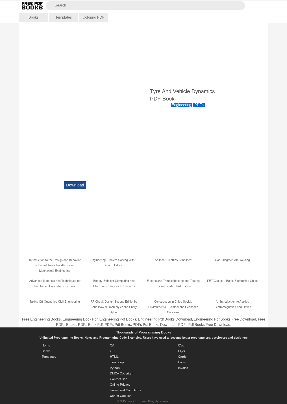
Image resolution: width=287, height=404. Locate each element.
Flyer (181, 351)
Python (115, 368)
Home (46, 345)
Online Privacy (120, 384)
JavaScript (117, 362)
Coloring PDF (93, 17)
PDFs (199, 105)
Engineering (181, 105)
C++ (113, 351)
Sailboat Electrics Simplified (173, 260)
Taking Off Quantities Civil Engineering (55, 301)
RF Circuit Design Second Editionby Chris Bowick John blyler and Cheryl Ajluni (114, 307)
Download (75, 185)
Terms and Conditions (125, 390)
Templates (63, 17)
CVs (181, 345)
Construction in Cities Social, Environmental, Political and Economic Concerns (173, 307)
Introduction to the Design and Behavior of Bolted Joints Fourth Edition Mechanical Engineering (54, 265)
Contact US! (118, 379)
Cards (182, 356)
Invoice (183, 368)
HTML (114, 356)
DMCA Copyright (121, 373)
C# (112, 345)
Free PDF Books (136, 401)
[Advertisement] (143, 55)
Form (182, 362)
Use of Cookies (120, 396)
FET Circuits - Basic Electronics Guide (232, 280)
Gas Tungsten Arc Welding (232, 260)
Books (33, 17)
